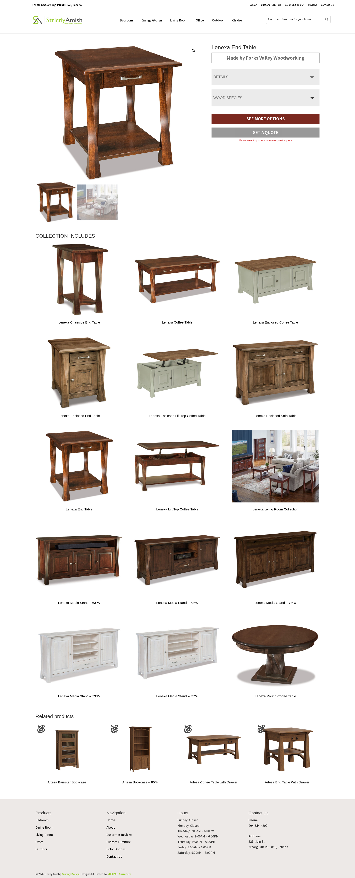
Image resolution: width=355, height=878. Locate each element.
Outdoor (218, 20)
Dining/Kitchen (151, 20)
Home (110, 820)
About (253, 4)
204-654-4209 (257, 825)
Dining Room (44, 827)
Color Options (293, 4)
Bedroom (126, 20)
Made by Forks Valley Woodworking (265, 58)
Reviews (312, 4)
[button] (193, 50)
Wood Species (227, 98)
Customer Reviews (119, 834)
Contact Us (327, 4)
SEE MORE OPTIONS (265, 119)
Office (200, 20)
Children (238, 20)
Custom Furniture (271, 4)
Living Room (178, 20)
